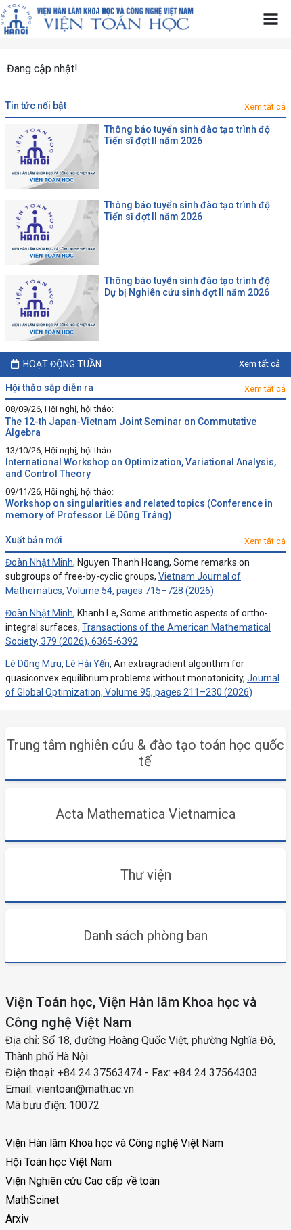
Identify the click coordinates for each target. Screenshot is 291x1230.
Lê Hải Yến (88, 663)
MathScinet (32, 1199)
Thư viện (145, 875)
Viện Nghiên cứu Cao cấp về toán (82, 1181)
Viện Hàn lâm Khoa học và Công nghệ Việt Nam (114, 1143)
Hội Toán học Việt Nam (58, 1162)
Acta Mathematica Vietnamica (145, 814)
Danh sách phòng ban (145, 936)
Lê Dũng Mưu (33, 663)
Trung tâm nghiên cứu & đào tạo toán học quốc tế (145, 753)
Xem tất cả (265, 106)
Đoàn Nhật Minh (39, 562)
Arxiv (17, 1218)
